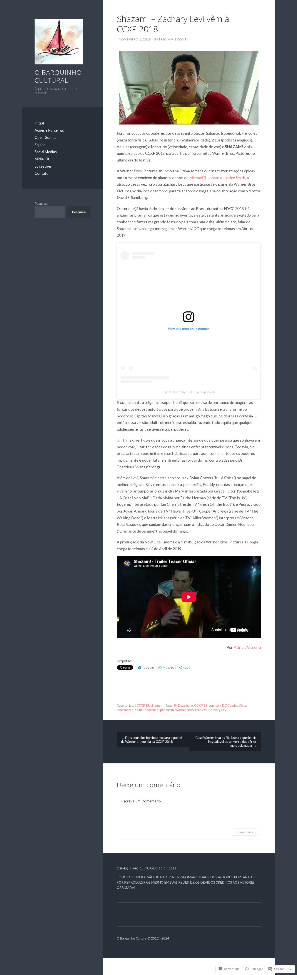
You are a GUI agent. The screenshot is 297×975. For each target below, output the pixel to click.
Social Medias (46, 152)
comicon (215, 705)
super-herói (165, 710)
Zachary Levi (218, 710)
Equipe (40, 144)
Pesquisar (42, 203)
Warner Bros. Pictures (191, 710)
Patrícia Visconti (247, 647)
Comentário (244, 832)
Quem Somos (45, 137)
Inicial (39, 123)
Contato (41, 173)
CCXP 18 (200, 705)
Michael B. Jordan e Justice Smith (217, 177)
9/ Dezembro (183, 705)
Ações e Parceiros (49, 130)
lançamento (125, 710)
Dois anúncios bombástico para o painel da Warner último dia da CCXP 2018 (151, 739)
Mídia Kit (42, 159)
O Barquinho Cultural (58, 76)
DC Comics (230, 705)
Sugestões (43, 166)
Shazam (150, 710)
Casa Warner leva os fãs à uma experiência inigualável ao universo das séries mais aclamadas (226, 741)
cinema (155, 705)
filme (242, 705)
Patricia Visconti (171, 39)
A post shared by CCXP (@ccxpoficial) (188, 392)
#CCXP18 (142, 705)
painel (139, 710)
